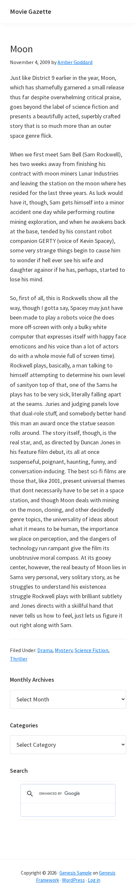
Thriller (18, 658)
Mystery (63, 650)
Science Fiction (91, 650)
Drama (44, 650)
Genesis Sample (75, 873)
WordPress (73, 880)
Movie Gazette (30, 11)
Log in (94, 880)
